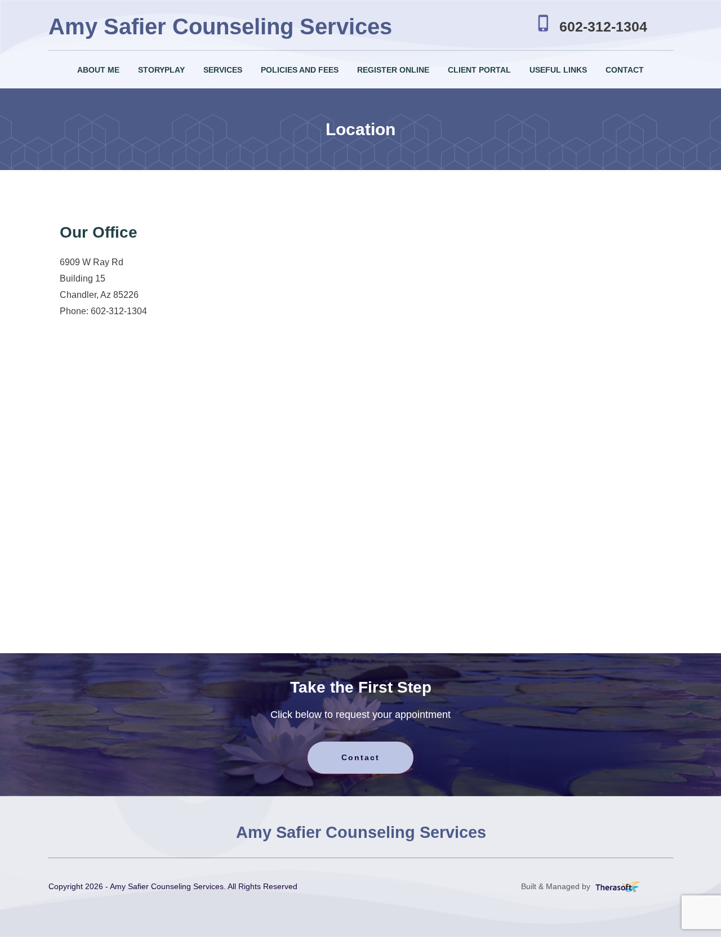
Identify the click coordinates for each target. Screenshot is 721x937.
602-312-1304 (603, 26)
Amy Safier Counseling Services (220, 26)
